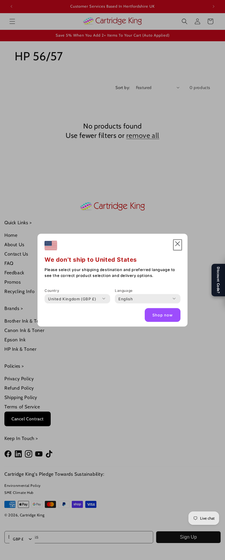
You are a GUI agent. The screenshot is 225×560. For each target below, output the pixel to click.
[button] (177, 245)
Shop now (162, 315)
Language (124, 290)
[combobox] (72, 299)
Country (52, 290)
